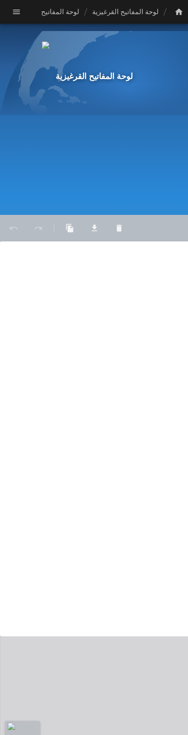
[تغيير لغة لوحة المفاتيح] (177, 12)
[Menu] (16, 12)
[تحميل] (94, 228)
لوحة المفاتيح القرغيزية (125, 12)
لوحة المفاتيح (60, 12)
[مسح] (119, 228)
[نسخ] (70, 228)
